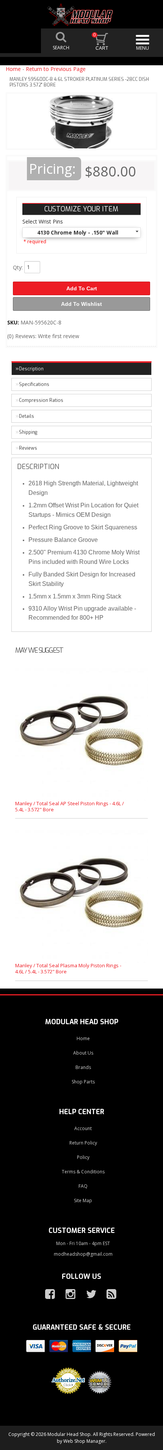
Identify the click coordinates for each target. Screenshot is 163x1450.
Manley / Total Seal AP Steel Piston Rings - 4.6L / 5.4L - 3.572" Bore (69, 806)
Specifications (34, 384)
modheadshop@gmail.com (83, 1254)
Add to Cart (81, 288)
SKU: (13, 322)
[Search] (61, 40)
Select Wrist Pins (42, 221)
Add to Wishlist (81, 304)
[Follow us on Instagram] (67, 1294)
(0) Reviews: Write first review (43, 336)
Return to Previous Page (56, 68)
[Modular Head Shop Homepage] (81, 15)
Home (13, 68)
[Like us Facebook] (47, 1294)
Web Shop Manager (84, 1441)
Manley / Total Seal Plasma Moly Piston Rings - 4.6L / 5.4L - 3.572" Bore (68, 968)
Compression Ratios (41, 400)
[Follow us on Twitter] (88, 1294)
